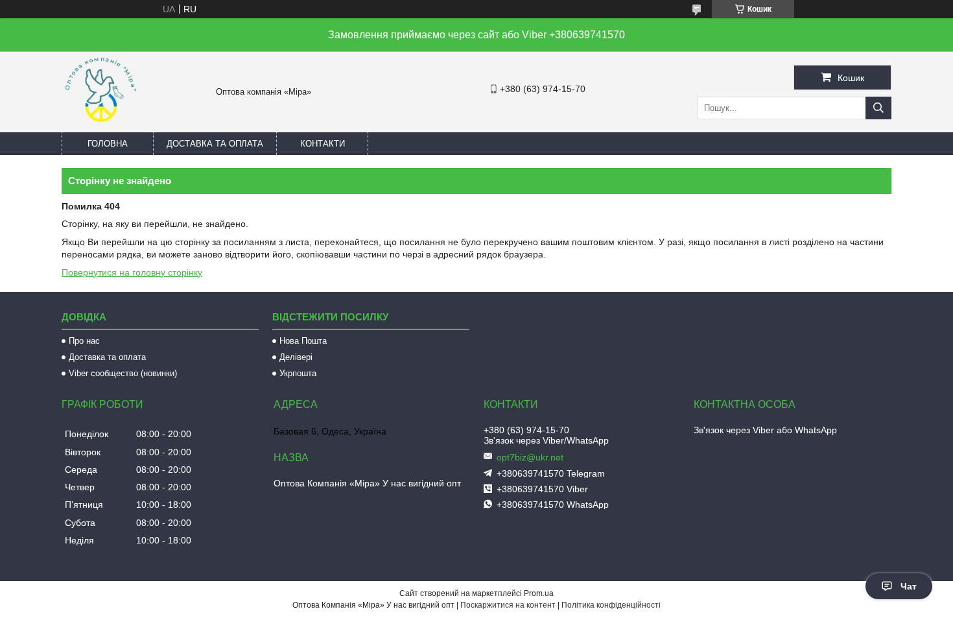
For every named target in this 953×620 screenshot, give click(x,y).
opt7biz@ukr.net (530, 457)
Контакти (322, 144)
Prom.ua (539, 593)
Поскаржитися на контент (508, 605)
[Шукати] (878, 108)
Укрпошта (297, 373)
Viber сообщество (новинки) (123, 373)
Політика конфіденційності (611, 605)
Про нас (84, 341)
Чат (908, 586)
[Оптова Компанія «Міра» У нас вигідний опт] (100, 126)
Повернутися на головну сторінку (132, 272)
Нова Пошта (303, 341)
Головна (108, 144)
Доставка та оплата (215, 144)
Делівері (295, 357)
